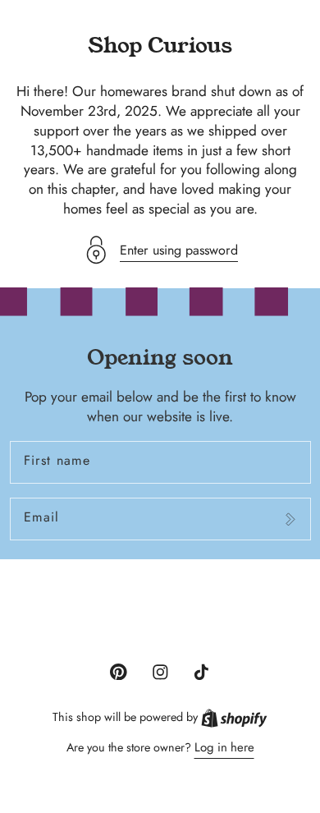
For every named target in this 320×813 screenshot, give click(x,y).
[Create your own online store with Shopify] (234, 717)
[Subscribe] (290, 519)
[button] (160, 250)
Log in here (224, 747)
